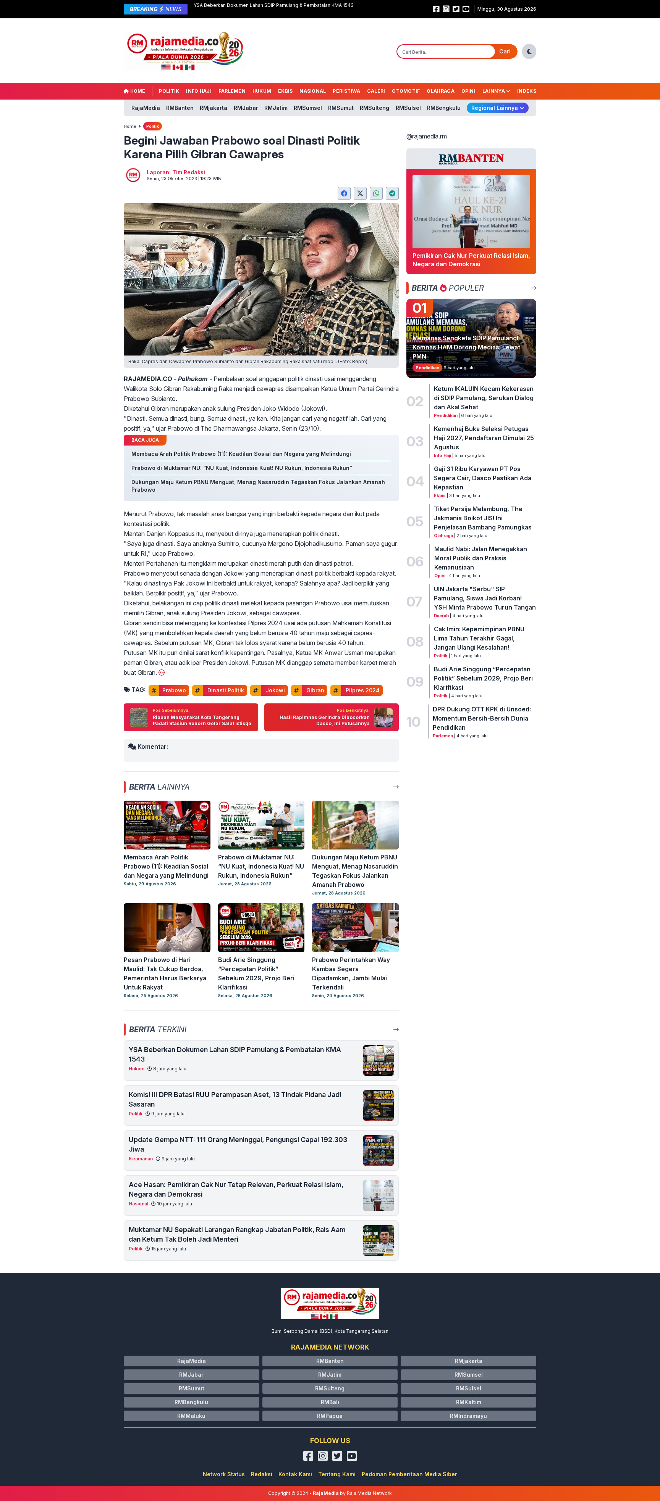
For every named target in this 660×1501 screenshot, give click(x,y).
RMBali (330, 1402)
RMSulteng (374, 108)
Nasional (312, 91)
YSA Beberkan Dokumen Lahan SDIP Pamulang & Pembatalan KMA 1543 (274, 5)
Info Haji (199, 91)
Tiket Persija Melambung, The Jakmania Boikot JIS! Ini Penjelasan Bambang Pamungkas (483, 518)
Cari (505, 51)
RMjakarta (213, 108)
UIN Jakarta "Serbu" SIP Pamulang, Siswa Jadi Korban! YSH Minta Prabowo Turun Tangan (485, 598)
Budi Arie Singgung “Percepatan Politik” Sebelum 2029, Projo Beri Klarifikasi (483, 678)
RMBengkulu (444, 108)
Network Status (224, 1474)
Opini (468, 91)
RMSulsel (408, 108)
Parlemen (232, 91)
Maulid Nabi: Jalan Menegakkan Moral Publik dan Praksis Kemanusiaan (480, 558)
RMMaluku (191, 1416)
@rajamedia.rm (426, 136)
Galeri (376, 91)
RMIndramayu (468, 1416)
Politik (169, 91)
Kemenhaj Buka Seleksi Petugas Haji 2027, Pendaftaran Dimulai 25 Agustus (484, 438)
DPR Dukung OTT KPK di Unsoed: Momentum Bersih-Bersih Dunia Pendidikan (482, 718)
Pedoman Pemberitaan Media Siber (409, 1474)
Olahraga (440, 91)
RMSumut (341, 108)
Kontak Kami (295, 1474)
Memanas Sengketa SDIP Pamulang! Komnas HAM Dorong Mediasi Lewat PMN (466, 347)
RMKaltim (468, 1402)
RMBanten (180, 108)
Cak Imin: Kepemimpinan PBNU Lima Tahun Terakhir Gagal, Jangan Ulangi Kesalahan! (479, 638)
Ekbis (285, 91)
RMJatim (276, 108)
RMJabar (246, 108)
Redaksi (261, 1474)
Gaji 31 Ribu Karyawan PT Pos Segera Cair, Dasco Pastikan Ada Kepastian (482, 478)
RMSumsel (308, 108)
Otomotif (406, 91)
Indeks (526, 91)
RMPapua (330, 1416)
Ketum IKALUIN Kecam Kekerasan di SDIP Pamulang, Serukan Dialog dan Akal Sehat (484, 398)
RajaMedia (145, 108)
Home (137, 91)
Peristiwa (346, 91)
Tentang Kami (337, 1474)
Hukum (262, 91)
